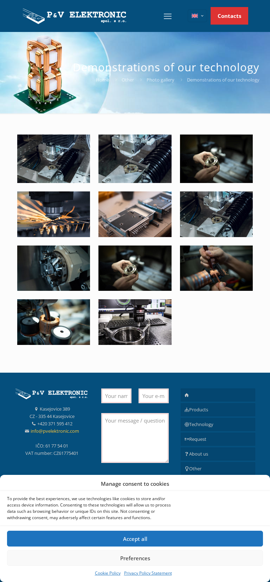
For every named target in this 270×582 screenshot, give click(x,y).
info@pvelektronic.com (55, 431)
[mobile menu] (168, 16)
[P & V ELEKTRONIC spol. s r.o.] (75, 16)
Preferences (135, 558)
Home (102, 80)
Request (197, 439)
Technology (201, 424)
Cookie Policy (108, 573)
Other (128, 80)
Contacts (229, 15)
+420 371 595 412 (54, 423)
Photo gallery (160, 80)
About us (198, 454)
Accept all (135, 538)
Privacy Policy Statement (148, 573)
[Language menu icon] (197, 15)
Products (198, 409)
